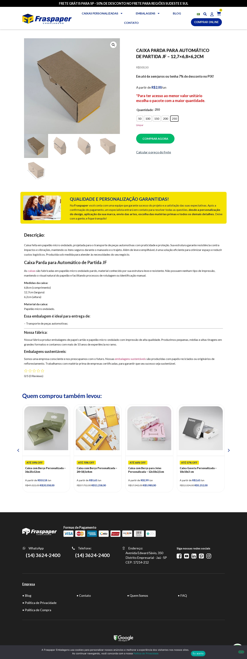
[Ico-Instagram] (208, 556)
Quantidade (145, 109)
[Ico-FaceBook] (179, 556)
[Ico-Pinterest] (201, 556)
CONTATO (131, 22)
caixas (32, 270)
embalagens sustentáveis (130, 358)
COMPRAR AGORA (155, 138)
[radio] (140, 118)
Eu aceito (198, 653)
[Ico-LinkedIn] (193, 556)
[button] (205, 14)
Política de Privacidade (146, 653)
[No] (241, 652)
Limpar (139, 125)
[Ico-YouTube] (186, 556)
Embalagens (145, 13)
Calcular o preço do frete (153, 152)
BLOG (177, 13)
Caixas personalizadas (100, 13)
